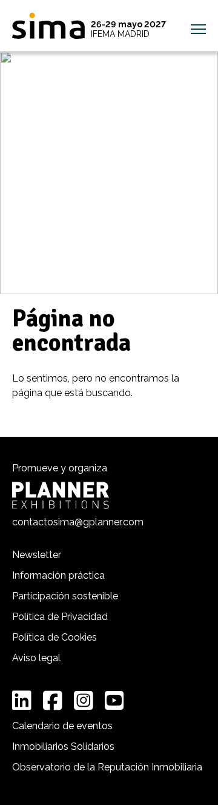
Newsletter (36, 555)
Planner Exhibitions (60, 495)
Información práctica (58, 575)
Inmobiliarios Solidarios (63, 746)
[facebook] (52, 701)
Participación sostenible (65, 596)
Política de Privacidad (60, 616)
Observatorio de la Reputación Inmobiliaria (107, 767)
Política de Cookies (54, 637)
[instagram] (83, 701)
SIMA (48, 25)
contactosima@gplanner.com (78, 522)
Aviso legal (36, 658)
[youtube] (114, 701)
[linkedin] (21, 701)
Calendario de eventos (62, 726)
